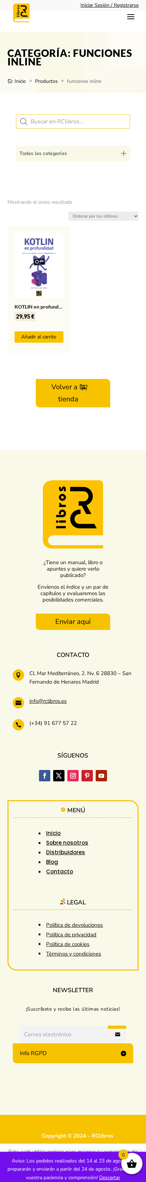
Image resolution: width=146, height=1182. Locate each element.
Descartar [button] (109, 1177)
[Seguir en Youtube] (101, 775)
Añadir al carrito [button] (38, 336)
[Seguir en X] (58, 775)
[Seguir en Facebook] (44, 775)
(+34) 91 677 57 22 (53, 723)
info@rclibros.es (48, 701)
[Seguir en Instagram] (73, 775)
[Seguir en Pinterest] (87, 775)
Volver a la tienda (68, 393)
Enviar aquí (73, 621)
